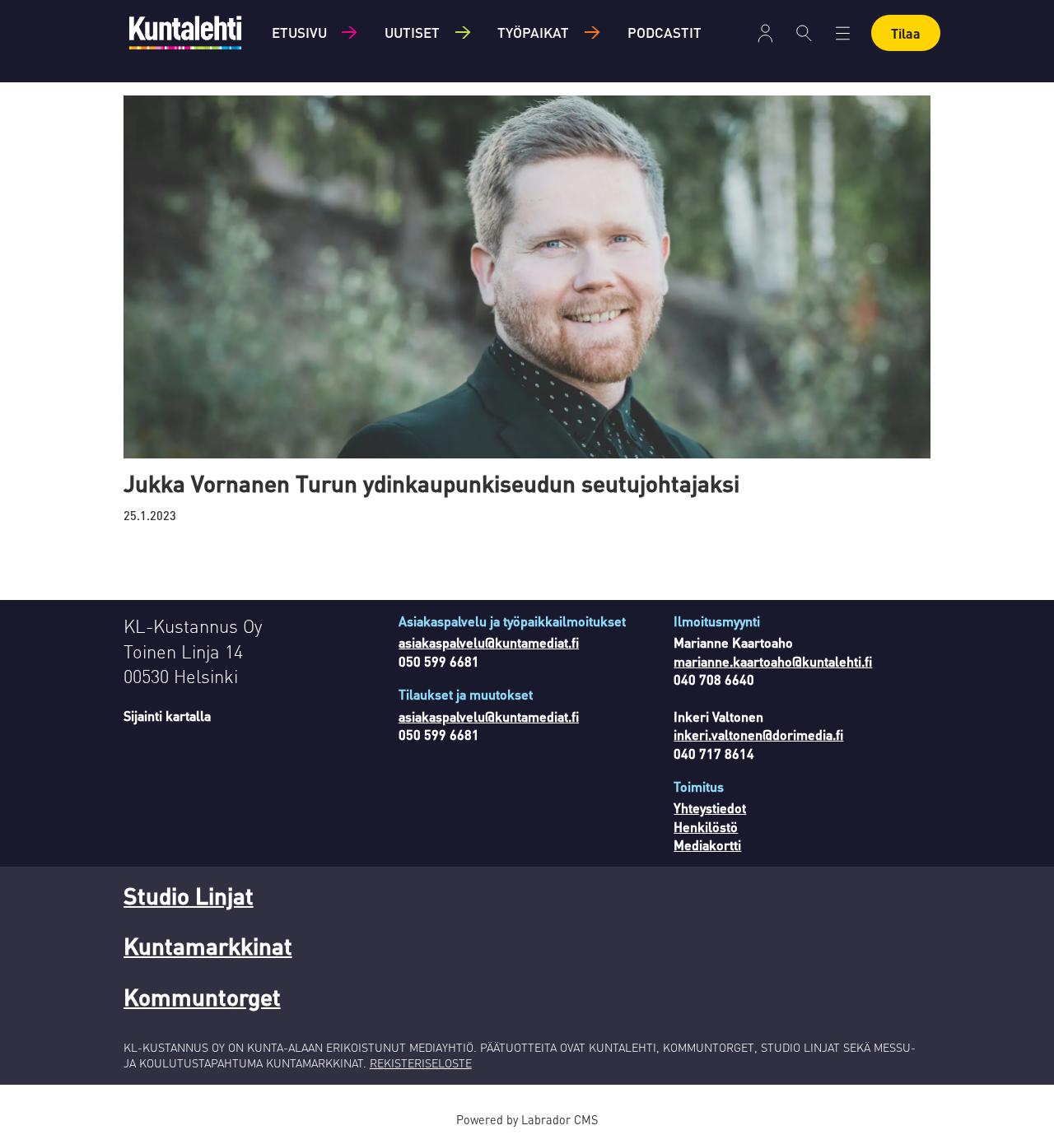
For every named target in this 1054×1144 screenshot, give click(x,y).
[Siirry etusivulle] (185, 32)
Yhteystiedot (710, 807)
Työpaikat (533, 32)
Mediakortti (707, 844)
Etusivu (299, 32)
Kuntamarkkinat (208, 945)
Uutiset (412, 32)
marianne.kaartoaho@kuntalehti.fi (773, 661)
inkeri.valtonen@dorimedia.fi (758, 734)
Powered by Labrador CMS (527, 1119)
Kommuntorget (202, 996)
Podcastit (664, 32)
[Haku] (804, 33)
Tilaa (906, 33)
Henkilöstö (706, 826)
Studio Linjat (189, 895)
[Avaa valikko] (765, 33)
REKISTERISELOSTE (421, 1062)
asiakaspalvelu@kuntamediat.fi (489, 642)
